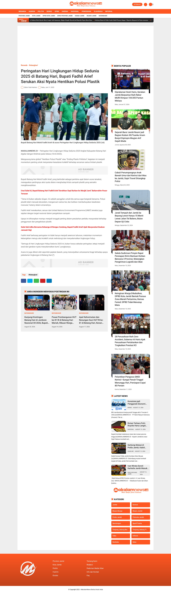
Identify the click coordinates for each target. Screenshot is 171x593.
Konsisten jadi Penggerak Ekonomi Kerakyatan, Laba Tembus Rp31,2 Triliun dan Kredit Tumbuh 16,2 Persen (138, 402)
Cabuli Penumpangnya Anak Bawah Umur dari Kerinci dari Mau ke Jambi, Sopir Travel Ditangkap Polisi (130, 177)
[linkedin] (49, 281)
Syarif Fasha (137, 523)
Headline (131, 451)
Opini (57, 11)
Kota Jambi (36, 16)
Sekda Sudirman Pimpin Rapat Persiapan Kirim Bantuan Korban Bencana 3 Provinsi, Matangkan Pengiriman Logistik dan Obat (130, 257)
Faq (88, 575)
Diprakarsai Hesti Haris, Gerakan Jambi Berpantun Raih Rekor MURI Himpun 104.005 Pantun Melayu (130, 96)
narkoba (115, 542)
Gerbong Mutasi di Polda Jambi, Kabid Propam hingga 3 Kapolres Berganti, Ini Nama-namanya (108, 20)
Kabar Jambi (79, 16)
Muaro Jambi (91, 16)
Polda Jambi (117, 517)
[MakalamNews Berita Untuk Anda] (85, 7)
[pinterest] (42, 281)
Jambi (114, 505)
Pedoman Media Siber (95, 568)
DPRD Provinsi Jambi (65, 16)
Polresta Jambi (138, 517)
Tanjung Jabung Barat (120, 530)
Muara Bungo (117, 511)
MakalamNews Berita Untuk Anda (92, 589)
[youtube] (27, 4)
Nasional (75, 11)
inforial (135, 536)
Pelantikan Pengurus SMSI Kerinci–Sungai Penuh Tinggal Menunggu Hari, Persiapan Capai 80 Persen (130, 381)
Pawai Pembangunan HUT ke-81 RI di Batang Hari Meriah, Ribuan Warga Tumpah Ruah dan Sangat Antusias (64, 320)
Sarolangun (116, 523)
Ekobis (55, 575)
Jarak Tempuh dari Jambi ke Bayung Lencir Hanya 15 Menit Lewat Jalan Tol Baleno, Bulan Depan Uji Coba (129, 217)
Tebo (114, 536)
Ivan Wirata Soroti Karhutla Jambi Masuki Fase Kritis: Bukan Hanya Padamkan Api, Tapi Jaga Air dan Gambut (138, 467)
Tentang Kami (92, 561)
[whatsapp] (36, 281)
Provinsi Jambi (24, 16)
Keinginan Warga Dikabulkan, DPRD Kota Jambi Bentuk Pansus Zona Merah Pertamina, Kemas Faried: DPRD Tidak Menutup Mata (130, 299)
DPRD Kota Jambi (49, 16)
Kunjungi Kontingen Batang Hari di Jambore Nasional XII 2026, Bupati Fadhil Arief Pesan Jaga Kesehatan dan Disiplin (36, 320)
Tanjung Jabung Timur (141, 530)
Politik (41, 11)
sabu (134, 542)
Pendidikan (86, 11)
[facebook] (18, 4)
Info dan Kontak (93, 572)
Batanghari (103, 16)
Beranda (22, 11)
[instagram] (24, 4)
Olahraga (98, 11)
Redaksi (90, 565)
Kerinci (135, 505)
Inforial (108, 11)
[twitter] (21, 4)
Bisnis (49, 11)
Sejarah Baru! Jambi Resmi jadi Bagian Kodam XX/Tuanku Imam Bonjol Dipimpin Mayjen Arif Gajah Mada (130, 136)
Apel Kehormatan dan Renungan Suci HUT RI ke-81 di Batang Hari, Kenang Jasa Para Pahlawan (91, 320)
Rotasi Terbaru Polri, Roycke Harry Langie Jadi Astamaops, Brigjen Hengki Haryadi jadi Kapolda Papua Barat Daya (47, 20)
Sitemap (137, 4)
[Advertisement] (85, 46)
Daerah (65, 11)
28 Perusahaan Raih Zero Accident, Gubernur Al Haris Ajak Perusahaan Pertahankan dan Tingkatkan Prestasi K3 (130, 341)
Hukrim (32, 11)
